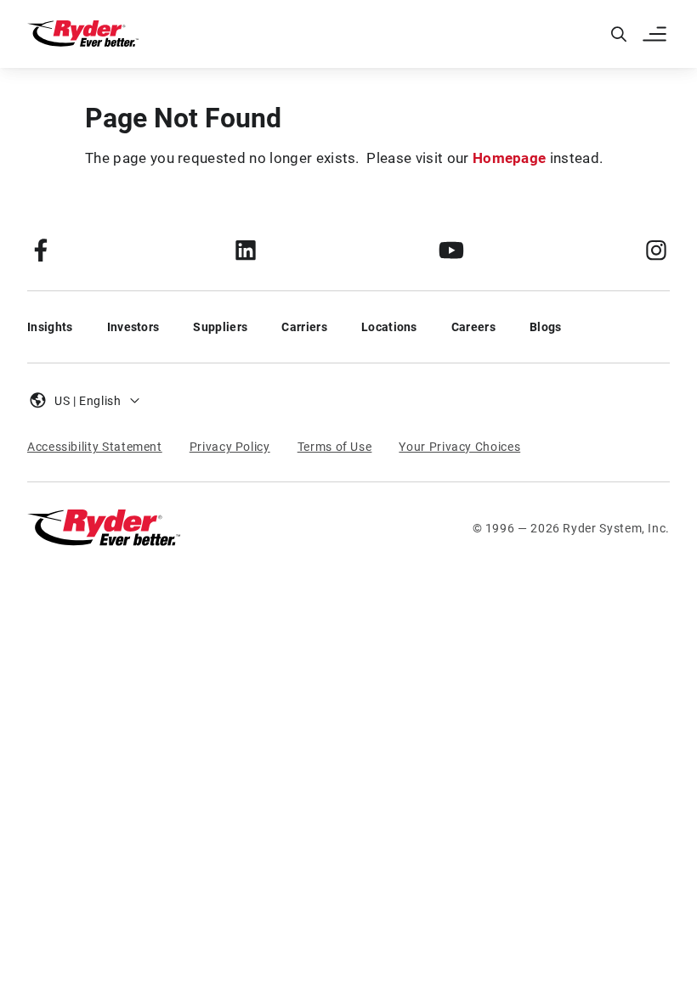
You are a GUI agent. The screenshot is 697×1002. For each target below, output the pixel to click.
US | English (88, 401)
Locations (389, 327)
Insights (50, 327)
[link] (40, 249)
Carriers (304, 327)
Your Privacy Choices (459, 446)
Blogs (546, 327)
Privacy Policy (230, 446)
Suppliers (220, 327)
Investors (133, 327)
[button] (656, 34)
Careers (473, 327)
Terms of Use (335, 446)
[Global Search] (619, 34)
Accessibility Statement (94, 446)
